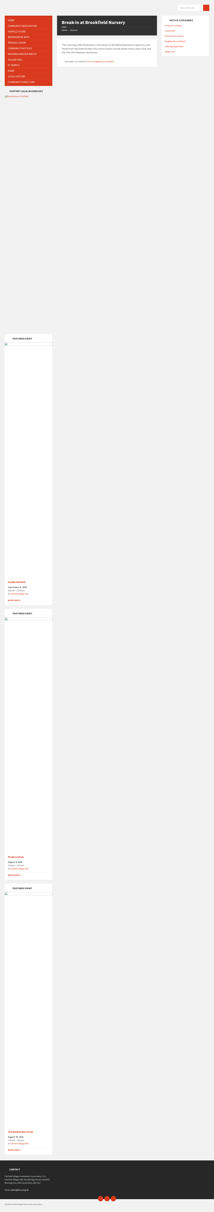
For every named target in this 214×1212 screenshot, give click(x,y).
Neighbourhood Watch (103, 61)
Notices (74, 30)
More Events (14, 600)
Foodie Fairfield (16, 582)
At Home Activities (173, 25)
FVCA (88, 61)
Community (170, 30)
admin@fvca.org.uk (19, 1189)
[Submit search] (206, 8)
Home (64, 30)
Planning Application (174, 46)
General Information (174, 36)
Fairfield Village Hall (19, 593)
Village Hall (170, 51)
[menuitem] (28, 20)
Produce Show (16, 856)
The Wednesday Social (20, 1131)
